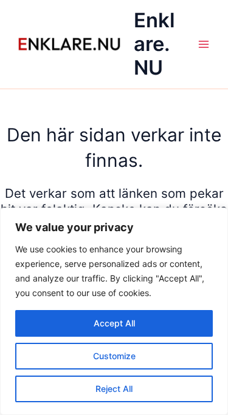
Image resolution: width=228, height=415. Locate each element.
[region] (114, 311)
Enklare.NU (154, 44)
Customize (114, 356)
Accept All (114, 323)
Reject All (114, 388)
